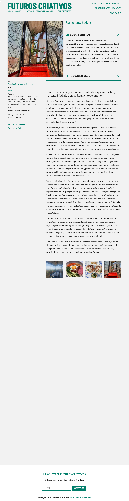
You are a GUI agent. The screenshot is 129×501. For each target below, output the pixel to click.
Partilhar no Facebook (16, 124)
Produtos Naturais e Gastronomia (20, 84)
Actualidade (104, 3)
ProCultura (115, 13)
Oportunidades (102, 8)
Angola (10, 90)
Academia (116, 8)
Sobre (93, 3)
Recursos (116, 3)
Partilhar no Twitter (15, 128)
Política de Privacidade (80, 497)
